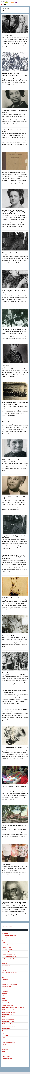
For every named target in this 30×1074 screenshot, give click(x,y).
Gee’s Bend (5, 979)
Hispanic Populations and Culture (10, 984)
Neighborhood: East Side (8, 1016)
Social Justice (5, 1049)
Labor (3, 998)
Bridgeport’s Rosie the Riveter (11, 253)
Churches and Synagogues (9, 956)
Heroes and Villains (7, 982)
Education (4, 963)
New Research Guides (8, 635)
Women (4, 1061)
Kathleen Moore (7, 422)
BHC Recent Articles (7, 926)
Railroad (4, 1047)
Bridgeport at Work (7, 949)
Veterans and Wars (7, 1058)
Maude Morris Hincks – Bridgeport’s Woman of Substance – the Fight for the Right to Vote (14, 556)
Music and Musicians (7, 1005)
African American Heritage (9, 935)
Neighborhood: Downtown (9, 1012)
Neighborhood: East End (8, 1014)
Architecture (5, 938)
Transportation (6, 1056)
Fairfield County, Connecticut (9, 972)
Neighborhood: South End (8, 1021)
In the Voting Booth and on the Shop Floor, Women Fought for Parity (15, 403)
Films (3, 977)
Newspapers (5, 1030)
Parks (3, 1037)
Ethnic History (5, 970)
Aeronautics (5, 933)
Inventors (4, 993)
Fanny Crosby (6, 365)
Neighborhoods (6, 1028)
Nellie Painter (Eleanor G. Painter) (12, 598)
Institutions (5, 991)
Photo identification (7, 1040)
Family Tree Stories (7, 975)
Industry (4, 989)
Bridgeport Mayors (7, 951)
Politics (4, 1044)
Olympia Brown (6, 673)
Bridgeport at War (6, 947)
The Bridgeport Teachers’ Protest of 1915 (14, 710)
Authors (4, 942)
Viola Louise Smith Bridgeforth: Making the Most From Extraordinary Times (14, 903)
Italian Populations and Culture (10, 996)
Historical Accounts (7, 986)
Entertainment (6, 965)
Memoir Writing (6, 1003)
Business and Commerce (8, 954)
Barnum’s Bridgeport (7, 944)
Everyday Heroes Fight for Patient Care (14, 329)
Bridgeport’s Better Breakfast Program (14, 172)
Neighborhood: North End (8, 1019)
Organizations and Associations (10, 1033)
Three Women (6, 864)
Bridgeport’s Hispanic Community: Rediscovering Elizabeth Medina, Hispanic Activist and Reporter (15, 211)
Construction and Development (10, 961)
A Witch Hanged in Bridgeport (11, 73)
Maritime (4, 1000)
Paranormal (5, 1035)
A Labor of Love (7, 35)
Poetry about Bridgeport (8, 1042)
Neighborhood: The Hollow (9, 1023)
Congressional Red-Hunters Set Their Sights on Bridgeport (13, 291)
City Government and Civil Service (10, 958)
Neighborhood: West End (8, 1026)
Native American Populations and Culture (13, 1007)
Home (3, 8)
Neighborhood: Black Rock (9, 1010)
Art (2, 940)
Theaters (4, 1054)
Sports (3, 1051)
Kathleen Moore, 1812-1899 (10, 459)
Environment (5, 968)
